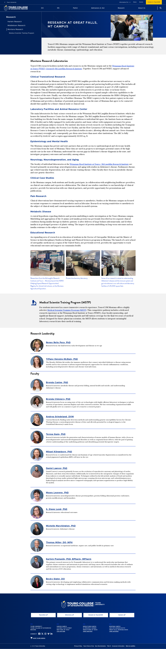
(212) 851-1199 (61, 631)
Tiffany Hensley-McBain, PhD (62, 359)
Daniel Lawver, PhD (56, 468)
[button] (125, 2)
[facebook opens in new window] (39, 634)
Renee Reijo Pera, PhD (58, 343)
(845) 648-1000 (87, 631)
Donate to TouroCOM (154, 2)
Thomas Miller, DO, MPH (59, 542)
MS (58, 8)
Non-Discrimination (100, 646)
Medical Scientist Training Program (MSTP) (66, 310)
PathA (75, 8)
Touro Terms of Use (88, 646)
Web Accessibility (130, 646)
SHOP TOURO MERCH (39, 638)
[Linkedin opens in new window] (51, 634)
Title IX (109, 646)
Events (141, 2)
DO (42, 8)
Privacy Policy (78, 646)
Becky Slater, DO (55, 579)
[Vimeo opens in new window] (48, 634)
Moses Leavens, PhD (57, 493)
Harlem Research (15, 21)
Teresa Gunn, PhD (56, 434)
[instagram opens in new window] (45, 634)
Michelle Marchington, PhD (61, 526)
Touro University (11, 2)
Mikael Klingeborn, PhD (59, 452)
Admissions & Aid (97, 8)
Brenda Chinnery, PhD (58, 399)
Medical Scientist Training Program (21, 33)
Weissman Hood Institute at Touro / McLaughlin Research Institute (99, 164)
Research (121, 8)
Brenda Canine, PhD (57, 382)
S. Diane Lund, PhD (56, 509)
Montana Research (15, 29)
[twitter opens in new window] (42, 634)
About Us (141, 8)
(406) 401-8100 (114, 631)
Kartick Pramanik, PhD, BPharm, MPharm (68, 559)
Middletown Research (16, 25)
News (135, 2)
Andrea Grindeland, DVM (60, 417)
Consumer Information (118, 646)
